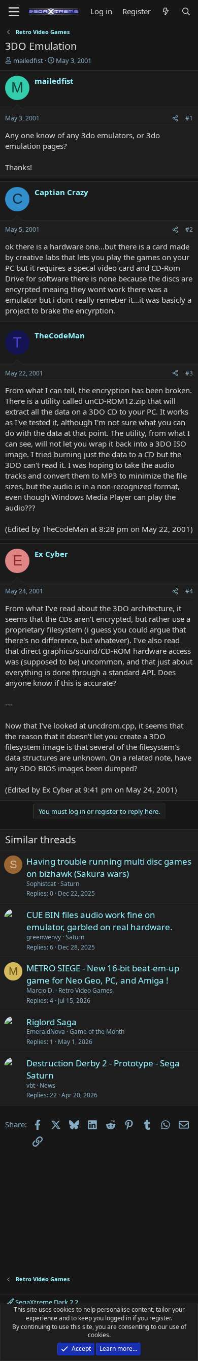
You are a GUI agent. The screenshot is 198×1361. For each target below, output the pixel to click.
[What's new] (166, 11)
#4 (189, 591)
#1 (189, 118)
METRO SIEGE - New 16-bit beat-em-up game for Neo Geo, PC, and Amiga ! (102, 974)
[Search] (186, 11)
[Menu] (14, 12)
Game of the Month (97, 1031)
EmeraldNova (45, 1031)
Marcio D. (40, 990)
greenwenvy (43, 937)
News (47, 1085)
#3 (189, 373)
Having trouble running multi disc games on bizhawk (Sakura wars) (108, 867)
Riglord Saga (51, 1022)
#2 (189, 229)
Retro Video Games (85, 990)
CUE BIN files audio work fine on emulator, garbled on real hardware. (99, 921)
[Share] (175, 118)
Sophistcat (41, 883)
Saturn (69, 883)
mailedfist (28, 60)
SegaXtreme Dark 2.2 (46, 1302)
